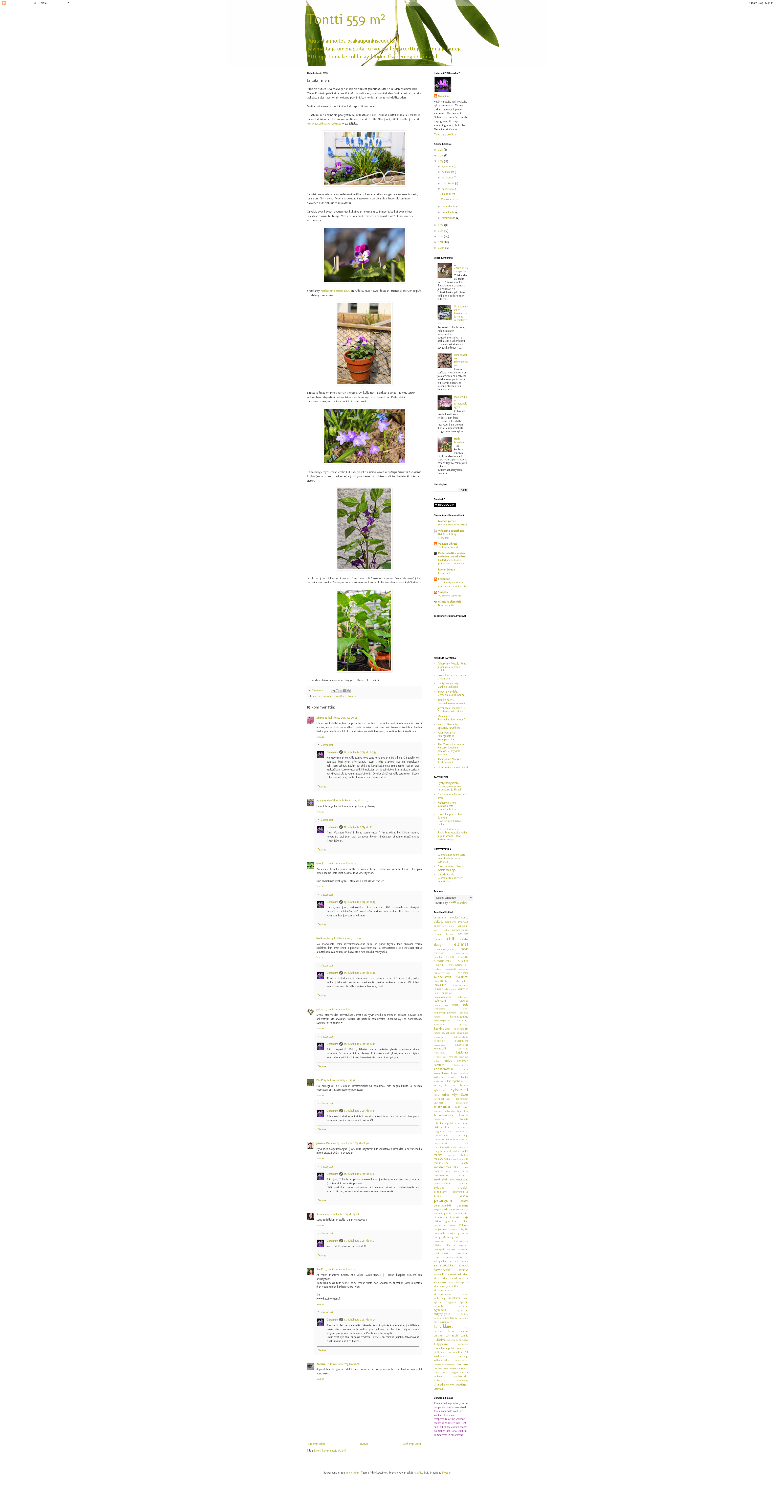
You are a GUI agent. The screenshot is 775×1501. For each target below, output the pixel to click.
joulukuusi (462, 996)
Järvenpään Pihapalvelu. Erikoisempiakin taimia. (451, 709)
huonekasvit (442, 977)
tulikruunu (452, 1339)
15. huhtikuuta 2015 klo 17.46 (359, 973)
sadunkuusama (461, 1257)
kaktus (465, 1008)
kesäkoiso (439, 1040)
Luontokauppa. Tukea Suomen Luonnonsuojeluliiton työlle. (450, 819)
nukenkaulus (441, 1175)
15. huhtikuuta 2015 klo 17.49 (359, 1044)
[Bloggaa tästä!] (337, 691)
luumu (464, 1123)
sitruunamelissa (443, 1290)
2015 (441, 161)
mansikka (439, 1139)
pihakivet (454, 1217)
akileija (438, 921)
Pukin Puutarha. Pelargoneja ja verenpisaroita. (446, 736)
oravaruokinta (442, 1183)
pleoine (452, 1225)
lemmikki (438, 1111)
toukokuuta (448, 183)
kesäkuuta (448, 177)
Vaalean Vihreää (447, 543)
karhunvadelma (459, 1016)
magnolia (439, 1131)
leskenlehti (450, 1111)
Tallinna (464, 1314)
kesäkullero (461, 1040)
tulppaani (441, 1344)
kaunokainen (449, 1032)
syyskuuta (448, 166)
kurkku (464, 1081)
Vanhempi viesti (411, 1443)
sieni (465, 1274)
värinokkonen (441, 1384)
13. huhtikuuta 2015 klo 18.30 (353, 1143)
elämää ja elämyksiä (449, 601)
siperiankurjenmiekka (446, 1286)
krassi (454, 1073)
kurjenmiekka (440, 1081)
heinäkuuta (448, 172)
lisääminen (439, 1119)
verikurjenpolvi (441, 1368)
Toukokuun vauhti (448, 547)
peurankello (461, 1213)
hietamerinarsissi (458, 964)
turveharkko (461, 1348)
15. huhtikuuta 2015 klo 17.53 (359, 1319)
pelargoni (443, 1200)
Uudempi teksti (316, 1443)
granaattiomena (460, 953)
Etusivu (364, 1443)
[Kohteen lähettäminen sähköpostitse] (333, 691)
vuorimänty (462, 1380)
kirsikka (453, 1056)
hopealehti (463, 968)
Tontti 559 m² (346, 18)
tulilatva (463, 1339)
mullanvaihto (453, 1151)
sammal (463, 1265)
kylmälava (439, 1090)
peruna (438, 1213)
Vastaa (320, 736)
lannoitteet (462, 1098)
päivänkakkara (460, 1241)
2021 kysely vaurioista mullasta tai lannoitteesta (452, 584)
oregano (463, 1183)
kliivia (436, 1061)
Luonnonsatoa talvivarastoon (461, 360)
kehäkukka (462, 1032)
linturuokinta (443, 1115)
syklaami (439, 1302)
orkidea (439, 1187)
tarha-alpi (463, 1318)
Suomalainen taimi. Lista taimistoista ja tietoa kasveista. (451, 858)
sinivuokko (338, 695)
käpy (436, 1094)
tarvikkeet (443, 1326)
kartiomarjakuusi (442, 1020)
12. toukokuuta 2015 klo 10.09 (343, 1364)
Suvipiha (443, 592)
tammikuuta (449, 218)
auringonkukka (460, 929)
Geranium (332, 752)
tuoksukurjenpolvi (444, 1348)
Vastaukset (327, 745)
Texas (451, 1331)
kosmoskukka (441, 1073)
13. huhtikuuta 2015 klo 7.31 (339, 1009)
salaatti (454, 1261)
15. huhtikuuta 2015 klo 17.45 (359, 902)
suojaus (465, 1298)
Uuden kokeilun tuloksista (452, 524)
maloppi (463, 1135)
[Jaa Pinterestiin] (349, 691)
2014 (441, 225)
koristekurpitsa (461, 1065)
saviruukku (440, 1274)
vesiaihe (452, 1368)
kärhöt (445, 1094)
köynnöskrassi (442, 1098)
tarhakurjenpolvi (443, 1321)
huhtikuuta (448, 189)
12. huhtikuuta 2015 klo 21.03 (352, 800)
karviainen (439, 1024)
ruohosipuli (462, 1253)
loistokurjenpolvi (443, 1123)
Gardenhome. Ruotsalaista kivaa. (453, 796)
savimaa (463, 1270)
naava (465, 1167)
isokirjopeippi (450, 988)
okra (452, 1179)
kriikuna (438, 1077)
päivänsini (438, 1245)
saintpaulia (440, 1261)
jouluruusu (440, 1000)
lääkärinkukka (441, 1127)
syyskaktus (463, 1306)
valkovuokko (461, 1360)
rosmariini (462, 1249)
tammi (453, 1317)
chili (319, 695)
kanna (437, 1016)
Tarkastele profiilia (445, 134)
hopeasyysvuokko (442, 972)
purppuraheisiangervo (446, 1237)
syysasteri (439, 1305)
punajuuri (452, 1233)
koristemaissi (443, 1069)
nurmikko (463, 1175)
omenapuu (462, 1179)
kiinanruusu (439, 1052)
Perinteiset (444, 572)
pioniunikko (439, 1225)
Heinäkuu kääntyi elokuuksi (447, 535)
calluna (438, 939)
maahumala (463, 1127)
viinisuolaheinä (441, 1372)
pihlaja (464, 1217)
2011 (441, 242)
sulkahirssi (454, 1298)
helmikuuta (448, 212)
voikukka (438, 1376)
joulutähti (463, 1000)
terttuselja (439, 1331)
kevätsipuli (440, 1048)
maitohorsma (462, 1131)
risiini (451, 1249)
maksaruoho (441, 1135)
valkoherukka (441, 1360)
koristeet (439, 1065)
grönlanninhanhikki (444, 956)
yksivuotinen (459, 1384)
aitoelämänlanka (458, 917)
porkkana (453, 1229)
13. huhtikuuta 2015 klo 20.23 (340, 1269)
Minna (320, 717)
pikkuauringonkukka (445, 1221)
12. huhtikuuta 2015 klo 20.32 (341, 717)
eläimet (461, 944)
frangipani (439, 952)
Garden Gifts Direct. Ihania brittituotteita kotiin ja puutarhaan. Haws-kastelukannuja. (452, 834)
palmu (437, 1195)
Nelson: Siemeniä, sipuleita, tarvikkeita (449, 726)
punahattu (439, 1233)
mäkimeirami (441, 1162)
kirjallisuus (462, 1052)
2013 (441, 231)
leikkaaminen (462, 1102)
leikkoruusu (461, 1107)
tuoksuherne (462, 1344)
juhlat (455, 1004)
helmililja (463, 960)
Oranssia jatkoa (450, 199)
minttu (454, 1147)
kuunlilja (464, 1085)
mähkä (465, 1159)
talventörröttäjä (441, 1318)
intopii (319, 863)
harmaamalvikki (442, 960)
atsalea (446, 930)
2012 (441, 236)
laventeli (439, 1102)
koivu (448, 1061)
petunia (448, 1213)
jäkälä (465, 1004)
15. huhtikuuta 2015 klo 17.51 (359, 1174)
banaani (449, 934)
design (438, 944)
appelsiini (463, 925)
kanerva (464, 1012)
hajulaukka (463, 957)
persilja (464, 1209)
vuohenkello (461, 1376)
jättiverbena (439, 1008)
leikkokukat (442, 1107)
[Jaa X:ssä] (341, 691)
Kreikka (464, 1073)
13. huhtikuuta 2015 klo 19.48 (343, 1214)
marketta (450, 1139)
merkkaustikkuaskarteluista (324, 123)
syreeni (464, 1302)
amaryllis (463, 921)
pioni (465, 1221)
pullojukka (463, 1229)
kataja (437, 1032)
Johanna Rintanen (326, 1143)
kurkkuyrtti (440, 1085)
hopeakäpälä (450, 968)
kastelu (464, 1024)
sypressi (452, 1302)
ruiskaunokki (441, 1253)
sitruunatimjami (442, 1294)
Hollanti (437, 968)
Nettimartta (323, 938)
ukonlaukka (455, 1352)
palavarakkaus (460, 1191)
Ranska (451, 1244)
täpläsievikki (440, 1352)
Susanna (321, 1214)
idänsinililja (462, 980)
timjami (438, 1335)
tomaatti (451, 1335)
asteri (436, 930)
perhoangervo (450, 1209)
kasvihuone (442, 1028)
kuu (453, 1085)
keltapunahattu (461, 1037)
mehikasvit (462, 1139)
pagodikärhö (441, 1191)
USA (466, 1352)
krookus (452, 1077)
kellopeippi (439, 1037)
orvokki (327, 695)
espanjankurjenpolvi (445, 949)
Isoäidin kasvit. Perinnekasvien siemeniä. (452, 701)
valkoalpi (463, 1356)
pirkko (319, 1009)
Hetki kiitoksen (459, 440)
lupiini (457, 1123)
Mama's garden (447, 521)
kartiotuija (462, 1020)
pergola (437, 1209)
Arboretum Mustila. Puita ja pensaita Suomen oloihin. (452, 667)
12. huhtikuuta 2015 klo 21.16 (359, 827)
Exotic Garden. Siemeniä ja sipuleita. (452, 676)
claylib (418, 1472)
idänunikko (440, 985)
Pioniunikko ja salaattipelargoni (460, 402)
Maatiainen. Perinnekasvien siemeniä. (452, 717)
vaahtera (439, 1356)
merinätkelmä (440, 1143)
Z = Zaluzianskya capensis (461, 268)
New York (452, 1171)
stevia (465, 1294)
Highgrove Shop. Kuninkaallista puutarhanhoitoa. (447, 806)
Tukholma (440, 1340)
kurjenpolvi (453, 1081)
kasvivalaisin (461, 1028)
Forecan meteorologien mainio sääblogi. (451, 868)
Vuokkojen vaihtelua (449, 595)
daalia (464, 939)
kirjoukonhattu (441, 1056)
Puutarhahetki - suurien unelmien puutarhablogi (452, 554)
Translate (462, 903)
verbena (462, 1364)
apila (452, 925)
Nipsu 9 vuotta (446, 605)
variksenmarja (449, 1364)
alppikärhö (451, 921)
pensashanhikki (442, 1205)
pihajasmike (440, 1217)
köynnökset (460, 1094)
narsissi (438, 1171)
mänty (464, 1162)
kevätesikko (461, 1044)
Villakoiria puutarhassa (451, 530)
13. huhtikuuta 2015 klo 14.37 (339, 1080)
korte (465, 1069)
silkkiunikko (440, 1278)
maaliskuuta (449, 206)
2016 (441, 155)
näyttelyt (440, 1179)
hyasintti (462, 977)
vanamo (437, 1364)
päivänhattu (439, 1241)
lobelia (464, 1119)
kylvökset (459, 1089)
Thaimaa (463, 1331)
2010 (441, 247)
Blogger (446, 1472)
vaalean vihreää (325, 800)
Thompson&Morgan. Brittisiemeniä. (450, 760)
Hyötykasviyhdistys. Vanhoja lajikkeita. (449, 685)
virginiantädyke (459, 1372)
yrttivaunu (350, 695)
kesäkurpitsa (439, 1044)
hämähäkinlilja (440, 981)
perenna (462, 1205)
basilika (463, 934)
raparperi (463, 1245)
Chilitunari (444, 579)
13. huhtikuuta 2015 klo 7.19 (346, 938)
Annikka (321, 1364)
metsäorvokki (441, 1147)
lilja (459, 1111)
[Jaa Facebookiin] (345, 691)
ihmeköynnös (460, 984)
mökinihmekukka (446, 1167)
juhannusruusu (441, 1004)
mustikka (456, 1158)
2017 (441, 149)
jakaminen (462, 988)
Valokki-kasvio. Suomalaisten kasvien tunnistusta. (450, 878)
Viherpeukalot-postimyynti (453, 767)
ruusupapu (447, 1257)
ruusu (437, 1257)
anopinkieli (440, 925)
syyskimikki (440, 1310)
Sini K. (319, 1269)
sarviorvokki (442, 1270)
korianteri (462, 1061)
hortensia (463, 972)
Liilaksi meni (448, 194)
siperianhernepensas (458, 1282)
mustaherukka (442, 1159)
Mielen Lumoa (446, 569)
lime (466, 1111)
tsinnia (464, 1335)
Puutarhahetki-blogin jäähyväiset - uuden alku (451, 561)
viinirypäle (462, 1368)
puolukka (463, 1233)
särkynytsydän (442, 1314)
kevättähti (463, 1048)
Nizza (465, 1171)
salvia (465, 1261)
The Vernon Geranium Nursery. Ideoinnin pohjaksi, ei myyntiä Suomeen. (451, 749)
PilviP (319, 1080)
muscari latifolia (458, 1155)
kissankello (463, 1056)
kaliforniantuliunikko (445, 1012)
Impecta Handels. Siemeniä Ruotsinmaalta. (451, 693)
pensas (464, 1201)
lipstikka (463, 1115)
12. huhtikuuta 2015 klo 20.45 (360, 752)
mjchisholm (352, 1472)
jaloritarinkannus (443, 992)
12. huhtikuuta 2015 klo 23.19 (340, 863)
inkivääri (438, 988)
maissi (450, 1131)
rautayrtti (439, 1249)
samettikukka (443, 1265)
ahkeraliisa (440, 917)
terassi (464, 1326)
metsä (465, 1143)
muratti (438, 1155)
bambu (438, 934)
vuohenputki (439, 1380)
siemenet (454, 1274)
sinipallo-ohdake (459, 1278)
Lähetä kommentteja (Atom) (330, 1450)
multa (465, 1151)
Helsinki (438, 964)
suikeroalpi (440, 1298)
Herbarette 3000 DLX (335, 290)
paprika (464, 1195)
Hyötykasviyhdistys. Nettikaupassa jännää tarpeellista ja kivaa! (449, 786)
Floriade (463, 949)
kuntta (464, 1077)
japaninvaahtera (442, 996)
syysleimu (462, 1309)
